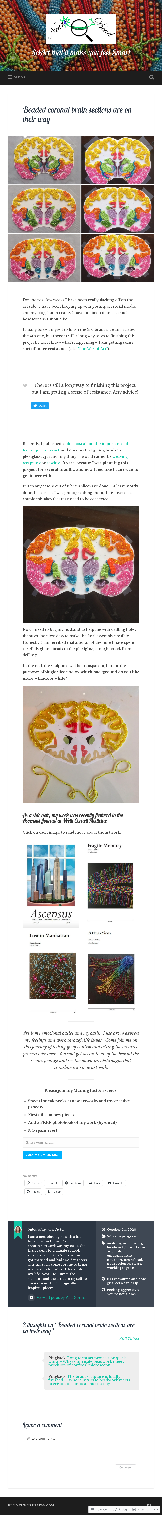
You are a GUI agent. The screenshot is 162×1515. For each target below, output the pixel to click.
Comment (125, 1467)
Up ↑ (150, 1505)
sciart (136, 1263)
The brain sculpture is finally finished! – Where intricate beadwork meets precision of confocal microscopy (89, 1380)
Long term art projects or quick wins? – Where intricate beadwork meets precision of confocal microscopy (87, 1361)
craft (117, 1251)
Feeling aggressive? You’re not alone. (123, 1292)
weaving (120, 456)
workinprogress (121, 1268)
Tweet (42, 405)
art (125, 1243)
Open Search (151, 77)
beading (136, 1243)
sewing (53, 463)
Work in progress (122, 1236)
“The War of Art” (92, 349)
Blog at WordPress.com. (31, 1505)
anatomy (114, 1243)
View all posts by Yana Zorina (61, 1298)
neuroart (114, 1260)
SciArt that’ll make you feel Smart (81, 52)
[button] (81, 564)
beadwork (115, 1247)
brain (130, 1247)
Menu (20, 77)
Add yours (129, 1339)
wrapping (32, 463)
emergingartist (119, 1255)
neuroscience (118, 1263)
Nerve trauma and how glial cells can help (126, 1281)
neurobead (133, 1260)
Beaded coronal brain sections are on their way (77, 114)
